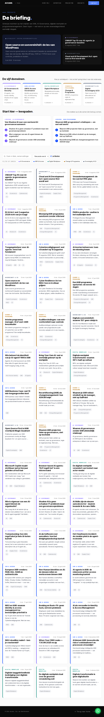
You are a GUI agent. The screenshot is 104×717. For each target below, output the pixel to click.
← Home (17, 3)
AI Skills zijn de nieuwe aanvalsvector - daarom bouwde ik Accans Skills (84, 503)
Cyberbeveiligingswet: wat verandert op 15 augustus (51, 248)
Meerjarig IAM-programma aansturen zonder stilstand (51, 215)
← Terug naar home (82, 711)
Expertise (57, 3)
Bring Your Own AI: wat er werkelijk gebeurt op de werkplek (51, 357)
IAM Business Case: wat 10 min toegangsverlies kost (17, 392)
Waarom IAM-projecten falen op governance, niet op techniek (79, 130)
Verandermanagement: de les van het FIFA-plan (85, 177)
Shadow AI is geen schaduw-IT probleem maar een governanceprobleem (28, 130)
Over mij (45, 3)
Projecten (69, 3)
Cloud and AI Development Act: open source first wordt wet (51, 178)
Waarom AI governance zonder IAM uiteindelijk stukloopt (27, 141)
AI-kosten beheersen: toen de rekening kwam (85, 248)
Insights (80, 3)
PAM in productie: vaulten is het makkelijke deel (86, 213)
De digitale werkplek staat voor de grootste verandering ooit (51, 676)
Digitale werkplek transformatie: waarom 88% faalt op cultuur (83, 357)
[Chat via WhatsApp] (98, 711)
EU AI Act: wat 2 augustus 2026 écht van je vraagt (17, 213)
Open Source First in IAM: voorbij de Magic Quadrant (17, 429)
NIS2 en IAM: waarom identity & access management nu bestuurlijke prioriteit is (16, 609)
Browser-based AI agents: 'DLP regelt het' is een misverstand (51, 468)
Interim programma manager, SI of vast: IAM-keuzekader (17, 322)
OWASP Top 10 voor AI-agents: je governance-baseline (16, 177)
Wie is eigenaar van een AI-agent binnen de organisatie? (26, 135)
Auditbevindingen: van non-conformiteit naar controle (52, 320)
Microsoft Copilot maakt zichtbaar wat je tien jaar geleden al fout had (16, 468)
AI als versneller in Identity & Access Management (85, 606)
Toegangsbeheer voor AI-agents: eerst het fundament (17, 249)
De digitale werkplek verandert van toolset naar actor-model (85, 468)
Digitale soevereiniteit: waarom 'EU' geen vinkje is (85, 319)
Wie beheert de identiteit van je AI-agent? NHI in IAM (17, 356)
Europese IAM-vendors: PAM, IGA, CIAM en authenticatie (16, 572)
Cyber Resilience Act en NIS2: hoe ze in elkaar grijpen (50, 283)
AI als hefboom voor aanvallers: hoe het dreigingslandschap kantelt (51, 536)
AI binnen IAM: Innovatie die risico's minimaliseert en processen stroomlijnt (86, 642)
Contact (94, 3)
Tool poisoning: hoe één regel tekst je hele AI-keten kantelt (17, 536)
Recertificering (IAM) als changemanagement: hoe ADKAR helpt (79, 141)
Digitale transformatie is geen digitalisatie (84, 675)
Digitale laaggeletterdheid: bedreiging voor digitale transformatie (17, 675)
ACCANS (9, 3)
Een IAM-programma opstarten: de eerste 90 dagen (84, 284)
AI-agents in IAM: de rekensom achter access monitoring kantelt (84, 572)
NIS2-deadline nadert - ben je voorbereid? (17, 641)
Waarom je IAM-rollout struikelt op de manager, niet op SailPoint (78, 135)
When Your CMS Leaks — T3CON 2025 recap (51, 641)
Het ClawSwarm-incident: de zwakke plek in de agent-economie (86, 536)
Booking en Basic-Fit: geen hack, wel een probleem (51, 606)
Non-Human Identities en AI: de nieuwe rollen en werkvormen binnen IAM (52, 572)
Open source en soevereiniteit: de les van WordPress (17, 283)
